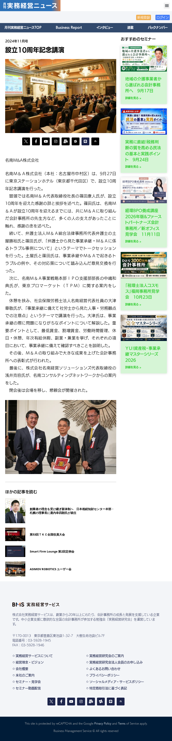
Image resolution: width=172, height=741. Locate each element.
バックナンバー (158, 27)
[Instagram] (56, 141)
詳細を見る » (133, 98)
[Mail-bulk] (65, 141)
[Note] (95, 141)
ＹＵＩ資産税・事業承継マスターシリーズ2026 (143, 354)
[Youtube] (46, 141)
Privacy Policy (102, 723)
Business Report (69, 27)
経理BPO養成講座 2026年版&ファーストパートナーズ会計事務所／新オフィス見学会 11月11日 (143, 222)
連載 (130, 27)
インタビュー (104, 27)
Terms (121, 723)
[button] (167, 6)
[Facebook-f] (36, 141)
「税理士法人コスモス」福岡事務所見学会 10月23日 (142, 291)
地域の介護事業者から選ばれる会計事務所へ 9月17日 (143, 85)
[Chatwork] (101, 701)
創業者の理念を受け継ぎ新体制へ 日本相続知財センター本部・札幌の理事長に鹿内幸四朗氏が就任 (72, 511)
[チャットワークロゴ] (76, 141)
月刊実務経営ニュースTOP (22, 27)
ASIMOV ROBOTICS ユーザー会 (50, 569)
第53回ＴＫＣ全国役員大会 (47, 534)
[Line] (85, 141)
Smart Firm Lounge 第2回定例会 (52, 551)
